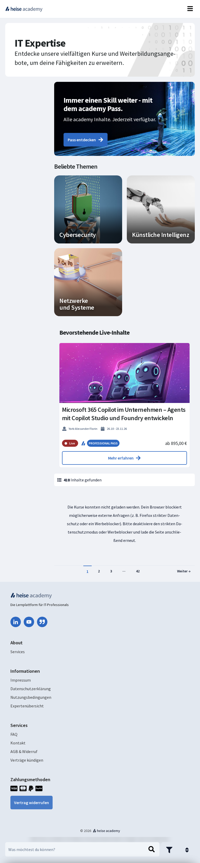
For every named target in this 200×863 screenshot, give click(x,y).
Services (17, 651)
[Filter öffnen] (169, 850)
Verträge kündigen (26, 760)
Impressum (20, 680)
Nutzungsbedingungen (30, 697)
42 (138, 571)
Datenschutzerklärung (30, 688)
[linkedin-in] (15, 622)
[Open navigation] (190, 9)
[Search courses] (151, 849)
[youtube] (29, 622)
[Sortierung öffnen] (187, 850)
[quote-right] (42, 622)
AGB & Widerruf (24, 751)
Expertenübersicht (27, 705)
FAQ (13, 734)
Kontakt (18, 742)
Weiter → (184, 571)
